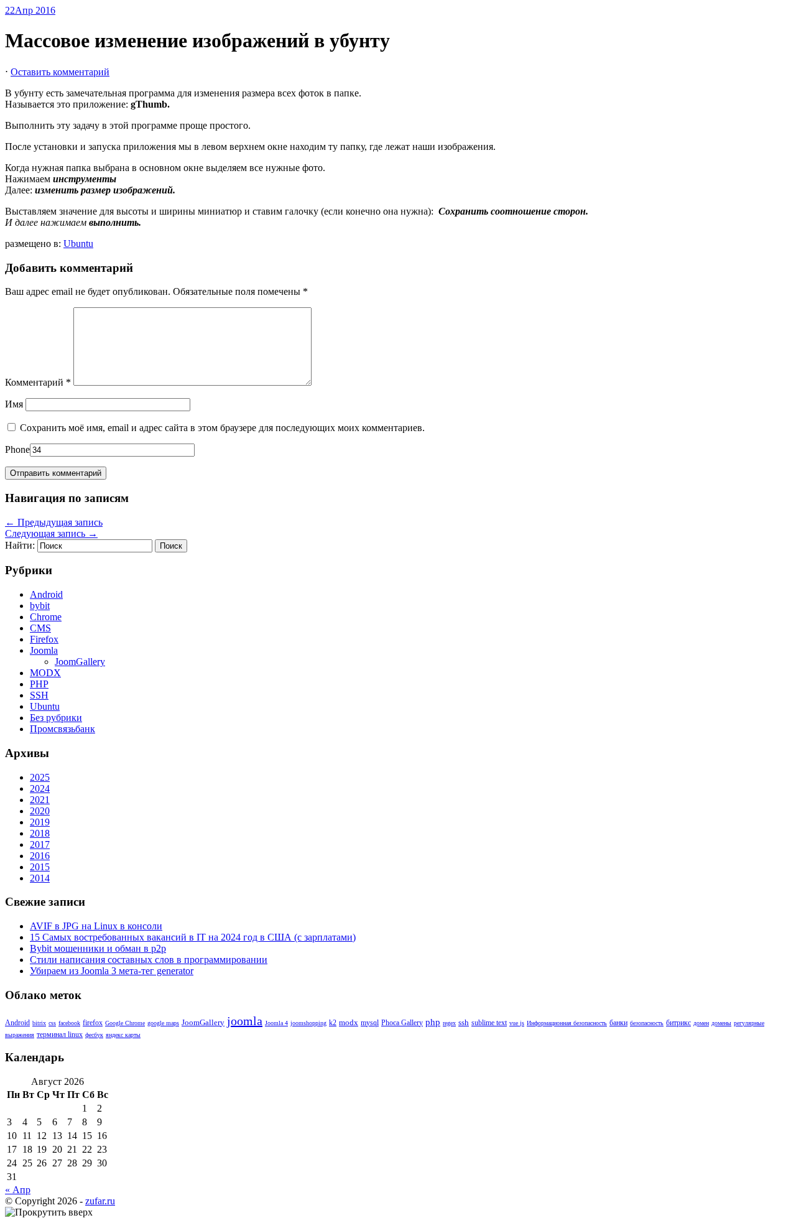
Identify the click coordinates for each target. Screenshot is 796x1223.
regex (449, 1023)
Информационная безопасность (567, 1023)
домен (701, 1023)
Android (46, 594)
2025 (40, 777)
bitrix (39, 1023)
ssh (463, 1022)
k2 (332, 1023)
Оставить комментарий (60, 72)
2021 (40, 799)
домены (721, 1023)
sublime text (489, 1023)
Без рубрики (56, 717)
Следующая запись (51, 533)
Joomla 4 (276, 1023)
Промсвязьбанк (62, 728)
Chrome (46, 617)
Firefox (44, 639)
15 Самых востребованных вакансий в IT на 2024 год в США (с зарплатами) (193, 937)
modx (348, 1022)
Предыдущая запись (54, 522)
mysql (370, 1023)
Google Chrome (125, 1023)
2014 (40, 878)
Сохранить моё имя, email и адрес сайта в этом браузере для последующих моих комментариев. (222, 427)
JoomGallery (80, 661)
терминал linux (60, 1035)
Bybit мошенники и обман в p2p (98, 948)
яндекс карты (123, 1034)
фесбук (94, 1034)
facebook (69, 1023)
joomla (244, 1021)
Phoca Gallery (402, 1023)
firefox (93, 1023)
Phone (17, 449)
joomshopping (308, 1023)
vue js (516, 1023)
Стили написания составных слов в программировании (148, 959)
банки (618, 1023)
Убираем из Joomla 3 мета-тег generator (111, 970)
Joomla (44, 650)
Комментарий (38, 382)
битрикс (678, 1023)
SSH (39, 695)
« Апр (17, 1189)
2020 (40, 811)
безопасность (647, 1023)
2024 (40, 788)
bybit (40, 605)
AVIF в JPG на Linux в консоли (96, 926)
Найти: (20, 545)
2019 (40, 822)
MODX (45, 672)
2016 (40, 855)
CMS (40, 628)
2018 (40, 833)
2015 (40, 867)
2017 (40, 844)
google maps (163, 1023)
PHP (39, 684)
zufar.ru (100, 1201)
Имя (14, 404)
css (52, 1023)
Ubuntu (78, 243)
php (432, 1022)
